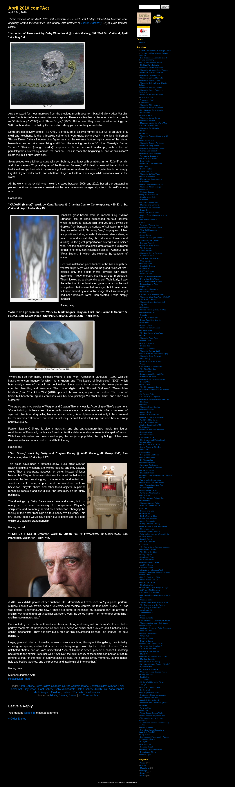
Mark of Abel (145, 372)
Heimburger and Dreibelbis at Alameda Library (152, 441)
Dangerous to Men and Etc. (152, 374)
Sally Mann (145, 735)
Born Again (145, 161)
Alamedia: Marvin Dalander (151, 108)
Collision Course (147, 192)
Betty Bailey (42, 685)
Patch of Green (146, 638)
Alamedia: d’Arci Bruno (149, 415)
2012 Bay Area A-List (149, 422)
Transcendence (146, 613)
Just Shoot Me (146, 610)
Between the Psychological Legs (154, 587)
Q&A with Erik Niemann (150, 590)
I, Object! (144, 742)
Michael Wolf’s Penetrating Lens (153, 703)
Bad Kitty (144, 133)
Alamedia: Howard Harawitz (151, 73)
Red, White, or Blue (148, 516)
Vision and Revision (148, 519)
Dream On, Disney (148, 549)
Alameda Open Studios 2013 (152, 302)
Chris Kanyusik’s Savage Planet (153, 672)
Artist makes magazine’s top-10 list (154, 534)
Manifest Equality (147, 659)
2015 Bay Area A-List (149, 126)
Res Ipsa (144, 402)
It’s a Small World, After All (151, 281)
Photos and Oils (147, 511)
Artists (53, 695)
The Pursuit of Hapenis (150, 397)
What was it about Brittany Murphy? (155, 664)
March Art (144, 654)
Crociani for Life (146, 600)
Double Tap (145, 346)
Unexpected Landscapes (151, 179)
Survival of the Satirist (149, 240)
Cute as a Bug (146, 261)
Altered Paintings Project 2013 (153, 310)
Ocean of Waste (147, 470)
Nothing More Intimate (149, 65)
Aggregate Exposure (149, 156)
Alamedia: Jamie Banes (150, 118)
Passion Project (146, 325)
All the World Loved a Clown (152, 682)
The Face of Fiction (148, 299)
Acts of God (145, 189)
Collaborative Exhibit (149, 490)
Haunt (142, 131)
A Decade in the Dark (149, 669)
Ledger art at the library (150, 662)
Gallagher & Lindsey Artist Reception (155, 628)
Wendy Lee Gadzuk (148, 151)
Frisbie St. (144, 677)
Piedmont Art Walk (148, 377)
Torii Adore (144, 102)
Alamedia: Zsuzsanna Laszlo (152, 148)
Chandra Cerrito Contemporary (69, 685)
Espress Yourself (147, 243)
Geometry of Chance (149, 289)
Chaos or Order (146, 435)
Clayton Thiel (116, 685)
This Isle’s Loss (146, 567)
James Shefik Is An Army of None (154, 602)
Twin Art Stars (146, 251)
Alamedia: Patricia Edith (150, 351)
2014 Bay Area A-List (149, 202)
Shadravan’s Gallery (148, 197)
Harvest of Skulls (147, 473)
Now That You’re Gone (150, 213)
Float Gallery (45, 689)
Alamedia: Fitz (146, 274)
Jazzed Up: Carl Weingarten (152, 294)
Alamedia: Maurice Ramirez (151, 95)
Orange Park (145, 412)
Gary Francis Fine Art (149, 195)
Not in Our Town (147, 529)
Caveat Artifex (146, 537)
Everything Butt (146, 97)
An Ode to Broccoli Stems (151, 62)
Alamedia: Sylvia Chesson (151, 80)
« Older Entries (17, 718)
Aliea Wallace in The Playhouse (153, 526)
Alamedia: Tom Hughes (150, 328)
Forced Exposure (147, 582)
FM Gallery (144, 307)
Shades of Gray (147, 557)
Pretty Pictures (146, 674)
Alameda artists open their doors (154, 623)
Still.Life (143, 508)
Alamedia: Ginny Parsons (151, 253)
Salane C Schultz (73, 692)
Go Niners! (144, 182)
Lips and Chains (147, 140)
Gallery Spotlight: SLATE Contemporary (150, 426)
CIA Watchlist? (146, 744)
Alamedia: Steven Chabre (151, 88)
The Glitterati (145, 248)
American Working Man (150, 225)
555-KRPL (144, 544)
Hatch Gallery (85, 689)
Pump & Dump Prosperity (151, 361)
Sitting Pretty (145, 235)
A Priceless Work (147, 256)
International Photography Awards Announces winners (154, 738)
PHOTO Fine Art (147, 271)
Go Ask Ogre (145, 755)
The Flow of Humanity (149, 593)
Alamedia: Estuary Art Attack (152, 143)
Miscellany (144, 768)
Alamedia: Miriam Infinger (150, 187)
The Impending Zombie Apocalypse (155, 620)
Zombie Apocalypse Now (150, 276)
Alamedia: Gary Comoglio (151, 356)
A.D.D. (143, 364)
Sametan (144, 315)
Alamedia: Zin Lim (147, 120)
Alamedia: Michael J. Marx (151, 227)
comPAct (16, 689)
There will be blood (148, 649)
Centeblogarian (146, 488)
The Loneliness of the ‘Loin (151, 333)
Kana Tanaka (116, 689)
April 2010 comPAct (28, 8)
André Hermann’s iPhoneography (154, 354)
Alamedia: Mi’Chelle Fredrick (152, 430)
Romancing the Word (149, 284)
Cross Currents (146, 618)
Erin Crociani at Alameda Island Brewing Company (153, 59)
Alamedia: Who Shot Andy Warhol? (155, 297)
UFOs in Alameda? (148, 542)
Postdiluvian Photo (19, 678)
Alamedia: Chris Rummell (150, 153)
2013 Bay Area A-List (149, 317)
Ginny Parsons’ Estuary (150, 524)
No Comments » (88, 695)
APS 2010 (144, 636)
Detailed (143, 404)
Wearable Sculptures (149, 465)
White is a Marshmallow (150, 493)
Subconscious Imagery (150, 258)
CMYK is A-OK (146, 115)
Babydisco (144, 705)
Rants (142, 773)
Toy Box (143, 305)
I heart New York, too (149, 698)
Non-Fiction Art (146, 585)
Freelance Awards (147, 177)
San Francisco (93, 692)
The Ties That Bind (148, 369)
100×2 (143, 222)
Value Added (145, 452)
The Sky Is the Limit (148, 552)
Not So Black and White (150, 577)
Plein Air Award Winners (150, 506)
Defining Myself (146, 727)
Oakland (56, 692)
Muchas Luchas (147, 410)
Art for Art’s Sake (147, 394)
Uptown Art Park (147, 292)
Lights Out (144, 287)
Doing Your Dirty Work (149, 279)
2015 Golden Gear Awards (151, 110)
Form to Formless (147, 457)
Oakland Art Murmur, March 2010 (154, 656)
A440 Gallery (26, 685)
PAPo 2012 (145, 384)
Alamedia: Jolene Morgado (151, 78)
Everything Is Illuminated (150, 608)
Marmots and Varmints (149, 205)
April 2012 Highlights (149, 420)
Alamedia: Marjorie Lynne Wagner (154, 399)
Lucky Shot (145, 690)
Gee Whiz (144, 323)
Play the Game (146, 641)
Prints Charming (147, 343)
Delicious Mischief (147, 312)
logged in (29, 712)
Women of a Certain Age (150, 480)
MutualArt (144, 710)
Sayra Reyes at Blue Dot (150, 447)
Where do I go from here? (151, 646)
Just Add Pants (146, 565)
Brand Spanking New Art (150, 320)
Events (63, 695)
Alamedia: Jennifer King (150, 75)
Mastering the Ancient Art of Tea (153, 123)
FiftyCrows (30, 689)
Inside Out (144, 210)
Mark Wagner (42, 692)
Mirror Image (145, 626)
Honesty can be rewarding (151, 749)
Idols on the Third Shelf (150, 444)
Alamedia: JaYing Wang (150, 174)
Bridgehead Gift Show (149, 455)
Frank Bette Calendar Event (152, 483)
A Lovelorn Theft (147, 100)
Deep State (145, 113)
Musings (143, 771)
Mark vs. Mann (146, 631)
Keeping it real (146, 747)
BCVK (142, 336)
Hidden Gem (145, 341)
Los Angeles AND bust (149, 692)
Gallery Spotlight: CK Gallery (152, 417)
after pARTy (145, 359)
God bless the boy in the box (152, 716)
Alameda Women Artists (150, 503)
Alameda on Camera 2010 (151, 644)
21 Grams (144, 680)
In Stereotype (146, 330)
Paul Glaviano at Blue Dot (151, 468)
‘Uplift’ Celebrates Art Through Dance (155, 51)
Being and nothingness (150, 687)
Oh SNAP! (144, 450)
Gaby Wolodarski (65, 689)
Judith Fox (101, 689)
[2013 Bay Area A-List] (143, 36)
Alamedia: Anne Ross (149, 338)
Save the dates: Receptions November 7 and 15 (151, 731)
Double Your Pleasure (149, 651)
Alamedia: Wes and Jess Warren (154, 70)
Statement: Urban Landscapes (153, 695)
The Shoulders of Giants (150, 387)
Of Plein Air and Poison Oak (152, 498)
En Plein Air (145, 513)
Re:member (145, 501)
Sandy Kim (144, 269)
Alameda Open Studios (150, 407)
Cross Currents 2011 (149, 521)
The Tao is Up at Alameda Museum (155, 547)
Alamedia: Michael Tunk (150, 207)
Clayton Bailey (97, 685)
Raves (72, 695)
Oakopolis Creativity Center (151, 184)
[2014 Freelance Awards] (144, 23)
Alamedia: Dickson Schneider (152, 379)
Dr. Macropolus (146, 460)
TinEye (143, 685)
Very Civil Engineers (148, 230)
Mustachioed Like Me (149, 580)
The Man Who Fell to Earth (151, 366)
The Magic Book (147, 437)
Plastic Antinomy (91, 22)
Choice (143, 233)
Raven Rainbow (147, 560)
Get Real (144, 166)
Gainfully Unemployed (149, 700)
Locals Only (145, 382)
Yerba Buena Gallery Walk (151, 713)
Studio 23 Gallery (147, 266)
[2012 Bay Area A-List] (158, 23)
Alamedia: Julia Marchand (151, 164)
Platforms (144, 200)
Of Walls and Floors (148, 159)
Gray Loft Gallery (147, 348)
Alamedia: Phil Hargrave (150, 105)
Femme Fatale (146, 169)
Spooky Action (146, 667)
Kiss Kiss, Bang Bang (149, 245)
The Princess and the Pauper (152, 605)
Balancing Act (146, 432)
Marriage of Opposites (149, 562)
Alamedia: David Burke (149, 128)
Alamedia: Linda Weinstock (151, 68)
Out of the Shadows (148, 220)
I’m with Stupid (146, 539)
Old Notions (145, 495)
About (142, 42)
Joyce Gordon (146, 171)
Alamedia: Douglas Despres (152, 238)
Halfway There (146, 263)
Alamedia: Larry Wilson (149, 146)
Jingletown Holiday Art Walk (151, 570)
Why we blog (145, 708)
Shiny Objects (146, 555)
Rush (142, 615)
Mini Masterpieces (147, 463)
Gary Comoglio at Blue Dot (151, 485)
